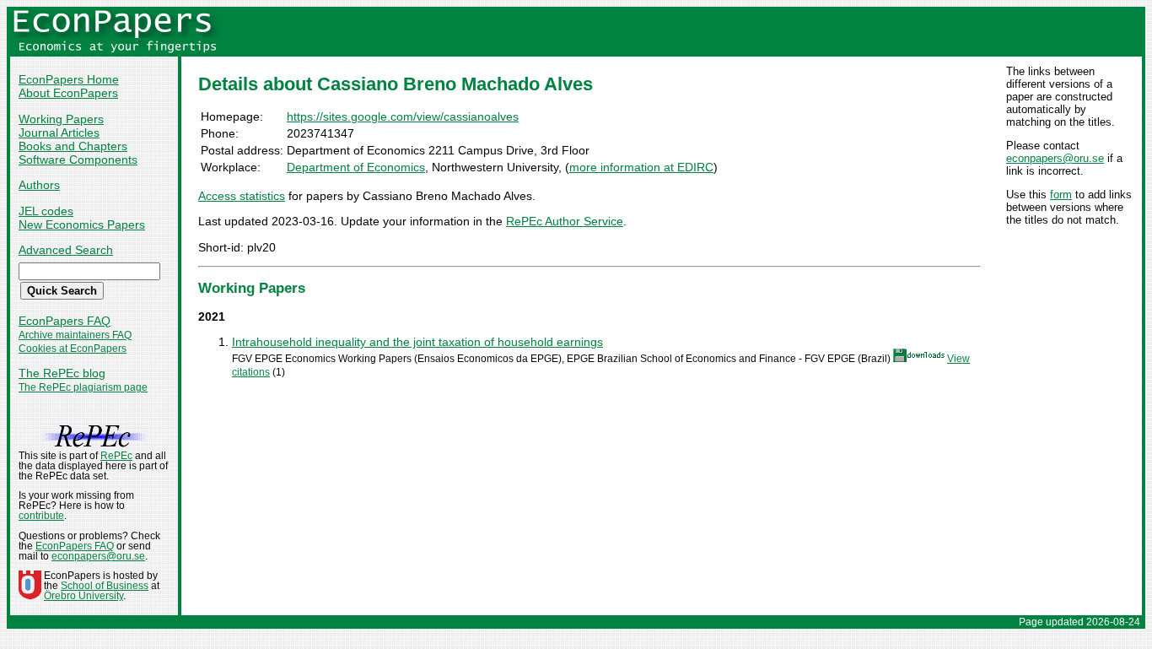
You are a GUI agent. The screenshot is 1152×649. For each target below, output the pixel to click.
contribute (41, 516)
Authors (39, 185)
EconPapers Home (69, 79)
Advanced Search (66, 250)
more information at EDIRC (641, 167)
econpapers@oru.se (1055, 158)
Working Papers (61, 119)
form (1061, 194)
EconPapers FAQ (64, 320)
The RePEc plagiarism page (83, 387)
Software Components (78, 159)
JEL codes (46, 211)
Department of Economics (356, 167)
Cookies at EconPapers (73, 348)
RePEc (116, 456)
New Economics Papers (82, 224)
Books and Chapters (73, 146)
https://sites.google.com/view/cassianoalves (403, 116)
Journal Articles (59, 132)
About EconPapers (68, 93)
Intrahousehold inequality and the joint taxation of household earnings (417, 342)
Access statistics (241, 196)
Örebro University (83, 596)
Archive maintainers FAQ (75, 335)
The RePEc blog (62, 373)
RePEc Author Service (564, 221)
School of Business (104, 586)
